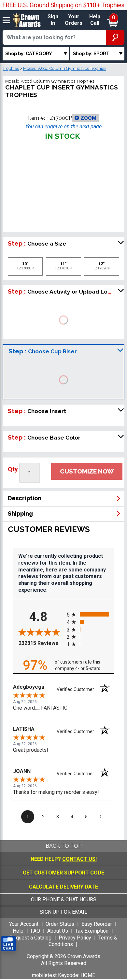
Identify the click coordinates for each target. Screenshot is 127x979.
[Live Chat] (8, 944)
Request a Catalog (30, 938)
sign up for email (63, 912)
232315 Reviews (41, 643)
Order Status (60, 924)
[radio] (90, 614)
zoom (87, 118)
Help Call (94, 19)
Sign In (53, 19)
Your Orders (73, 19)
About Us (57, 931)
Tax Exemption (91, 931)
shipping (20, 513)
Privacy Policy (75, 938)
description (24, 498)
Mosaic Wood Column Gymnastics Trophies (64, 68)
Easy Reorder (96, 924)
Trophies (11, 68)
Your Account (23, 924)
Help (18, 931)
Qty (13, 469)
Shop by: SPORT (91, 53)
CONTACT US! (79, 859)
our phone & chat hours (63, 899)
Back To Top (63, 846)
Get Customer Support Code (63, 873)
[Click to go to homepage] (27, 20)
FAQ (35, 931)
